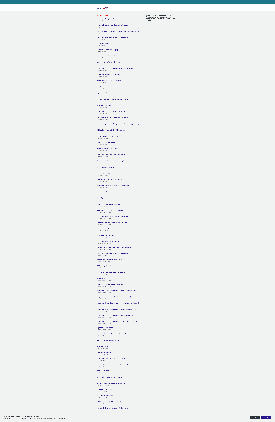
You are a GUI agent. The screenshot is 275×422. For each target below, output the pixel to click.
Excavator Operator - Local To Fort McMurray (112, 223)
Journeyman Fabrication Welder (108, 340)
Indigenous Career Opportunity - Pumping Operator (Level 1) (118, 303)
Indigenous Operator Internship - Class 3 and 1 (113, 359)
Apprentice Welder (103, 346)
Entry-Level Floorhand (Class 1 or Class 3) (111, 155)
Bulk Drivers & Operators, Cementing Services (113, 161)
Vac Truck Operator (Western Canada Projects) (113, 99)
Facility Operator (102, 87)
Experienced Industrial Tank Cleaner (109, 179)
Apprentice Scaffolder (104, 105)
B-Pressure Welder (103, 44)
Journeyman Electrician (105, 396)
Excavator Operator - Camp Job (107, 229)
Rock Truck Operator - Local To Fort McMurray (113, 216)
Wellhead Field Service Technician (108, 149)
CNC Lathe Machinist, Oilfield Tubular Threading (113, 118)
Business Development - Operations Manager (112, 25)
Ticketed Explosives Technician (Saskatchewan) (113, 408)
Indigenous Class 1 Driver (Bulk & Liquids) (111, 111)
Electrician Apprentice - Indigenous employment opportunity (118, 31)
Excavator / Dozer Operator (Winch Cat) (110, 284)
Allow (266, 417)
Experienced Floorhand (105, 93)
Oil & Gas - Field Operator (105, 371)
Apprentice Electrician (104, 389)
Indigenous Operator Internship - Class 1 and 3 (113, 186)
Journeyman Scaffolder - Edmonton (109, 62)
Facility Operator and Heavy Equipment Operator (114, 247)
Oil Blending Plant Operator (106, 266)
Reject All (255, 417)
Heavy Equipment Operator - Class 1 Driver (112, 383)
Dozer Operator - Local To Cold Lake (109, 81)
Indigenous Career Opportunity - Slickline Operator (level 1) (117, 291)
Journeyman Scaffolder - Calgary (108, 56)
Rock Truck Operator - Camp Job (108, 241)
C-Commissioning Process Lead (107, 136)
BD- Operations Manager (105, 167)
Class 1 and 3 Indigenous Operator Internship (112, 37)
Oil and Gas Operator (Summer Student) (111, 260)
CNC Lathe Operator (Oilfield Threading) (111, 130)
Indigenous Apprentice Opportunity (109, 74)
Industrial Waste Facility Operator (108, 204)
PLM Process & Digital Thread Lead (109, 402)
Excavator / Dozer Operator (106, 142)
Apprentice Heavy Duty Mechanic (108, 19)
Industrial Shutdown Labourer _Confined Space (113, 334)
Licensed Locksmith (103, 173)
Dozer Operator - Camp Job (106, 235)
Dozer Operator (102, 198)
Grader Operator (102, 192)
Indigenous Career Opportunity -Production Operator (115, 68)
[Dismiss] (273, 414)
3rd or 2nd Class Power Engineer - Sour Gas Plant (113, 365)
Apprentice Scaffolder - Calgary (107, 50)
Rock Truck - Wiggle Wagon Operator (109, 377)
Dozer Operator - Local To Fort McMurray (111, 210)
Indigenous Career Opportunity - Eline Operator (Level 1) (116, 297)
